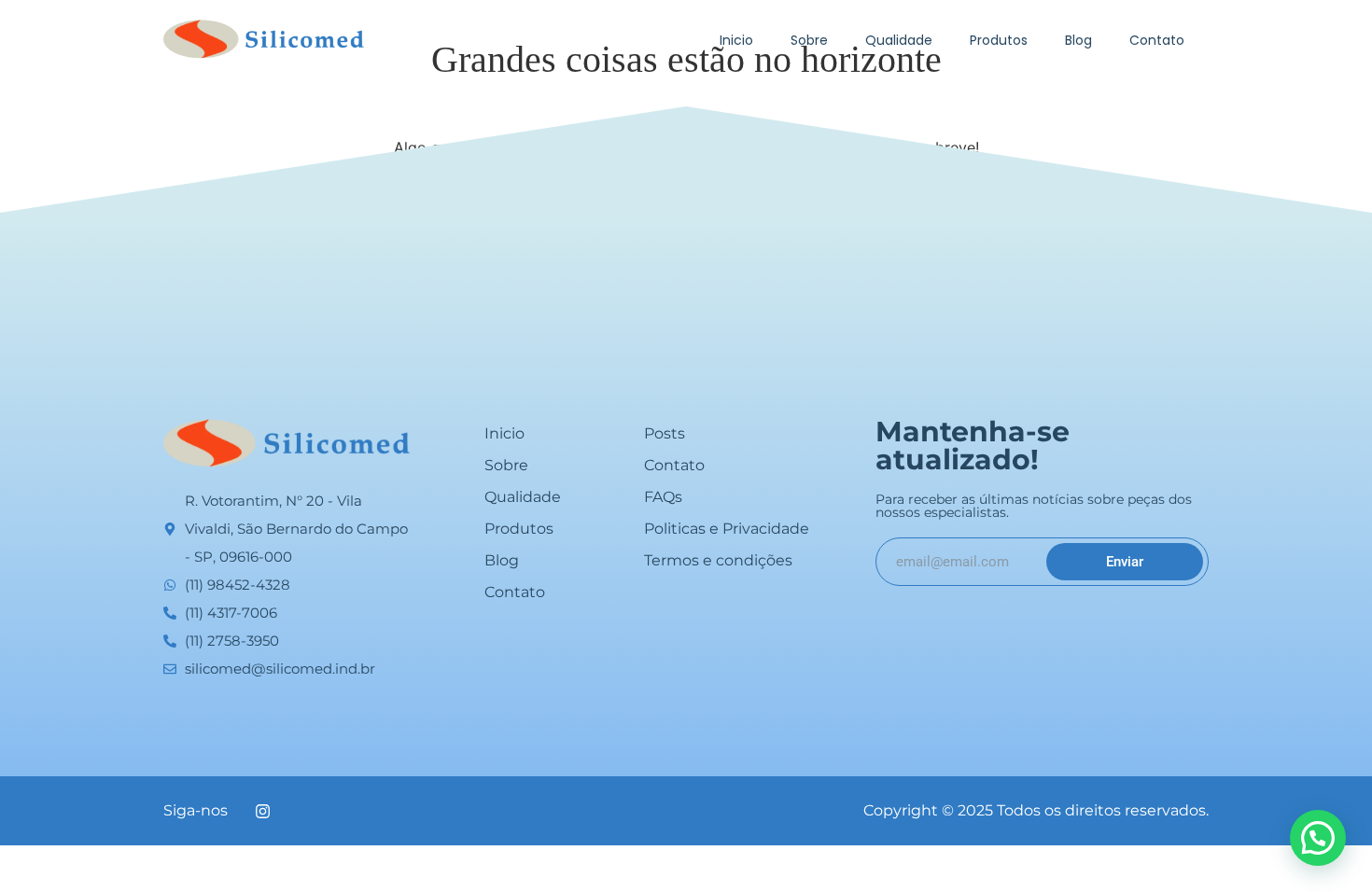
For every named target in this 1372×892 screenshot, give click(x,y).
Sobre (809, 40)
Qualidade (898, 40)
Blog (1078, 40)
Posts (664, 433)
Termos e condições (718, 560)
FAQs (663, 497)
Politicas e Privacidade (726, 528)
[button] (1318, 838)
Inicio (736, 40)
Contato (1156, 40)
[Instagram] (262, 811)
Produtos (999, 40)
